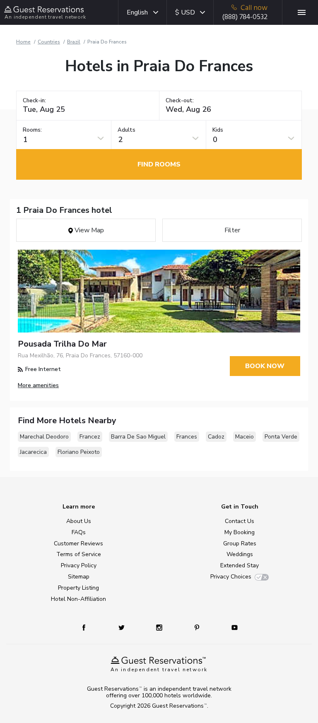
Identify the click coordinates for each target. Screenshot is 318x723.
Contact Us (239, 521)
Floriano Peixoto (79, 452)
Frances (186, 437)
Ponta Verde (281, 437)
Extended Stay (239, 565)
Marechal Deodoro (44, 437)
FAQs (79, 532)
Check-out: (180, 100)
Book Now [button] (264, 366)
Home (23, 42)
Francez (90, 437)
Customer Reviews (78, 543)
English (137, 12)
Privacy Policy (78, 565)
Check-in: (34, 100)
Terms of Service (78, 554)
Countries (49, 42)
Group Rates (239, 543)
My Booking (239, 532)
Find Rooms (159, 164)
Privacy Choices (230, 577)
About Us (78, 521)
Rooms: (32, 130)
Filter (232, 230)
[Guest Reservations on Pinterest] (198, 627)
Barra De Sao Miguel (138, 437)
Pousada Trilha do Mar (62, 343)
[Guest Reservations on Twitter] (122, 627)
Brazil (73, 42)
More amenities (38, 385)
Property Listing (78, 588)
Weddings (239, 554)
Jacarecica (33, 452)
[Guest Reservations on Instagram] (160, 627)
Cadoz (216, 437)
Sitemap (78, 577)
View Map (88, 230)
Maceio (244, 437)
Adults (126, 130)
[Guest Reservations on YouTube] (231, 627)
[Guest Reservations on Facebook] (88, 627)
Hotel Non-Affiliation (78, 599)
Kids (217, 130)
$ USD (185, 12)
